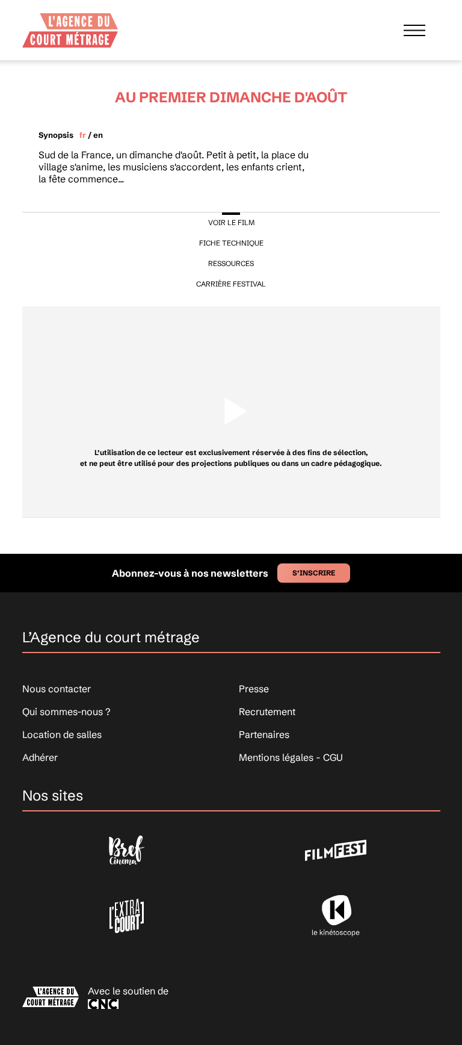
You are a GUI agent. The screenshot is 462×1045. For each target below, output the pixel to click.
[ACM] (70, 26)
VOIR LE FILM (231, 222)
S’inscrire (313, 572)
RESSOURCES (231, 263)
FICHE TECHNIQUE (231, 242)
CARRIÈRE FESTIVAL (231, 283)
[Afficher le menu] (414, 30)
